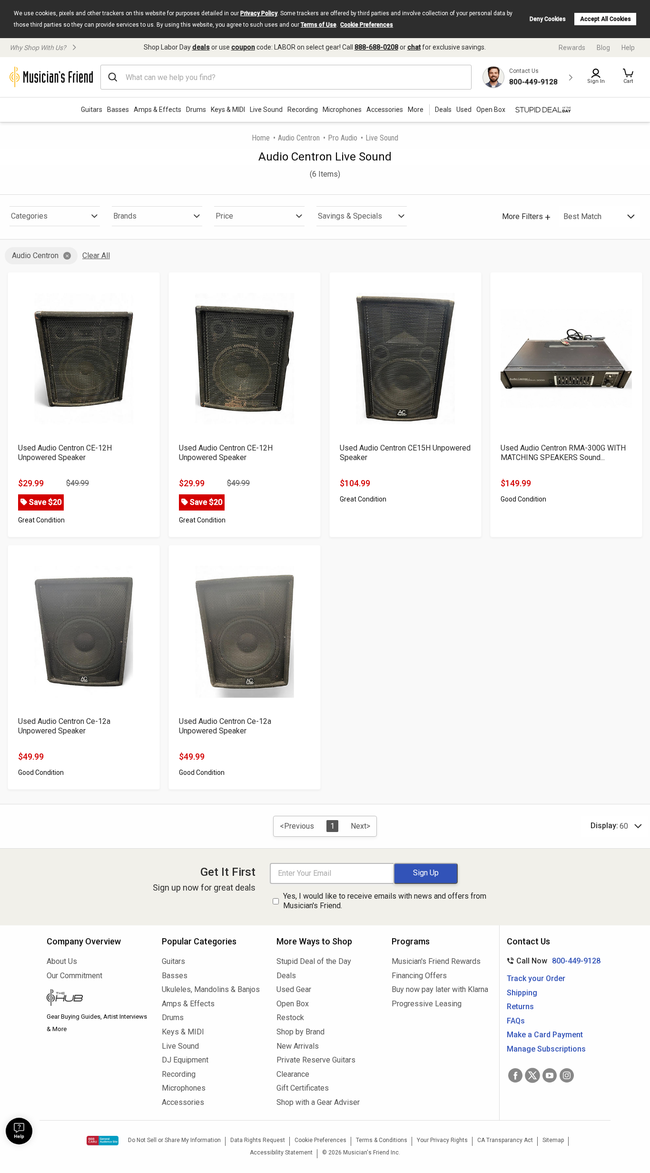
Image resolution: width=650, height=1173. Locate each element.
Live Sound (266, 109)
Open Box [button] (490, 109)
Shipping (522, 992)
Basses (118, 109)
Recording (302, 109)
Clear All (96, 255)
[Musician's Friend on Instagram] (566, 1075)
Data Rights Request (257, 1140)
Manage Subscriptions (546, 1048)
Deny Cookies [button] (548, 19)
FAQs (516, 1020)
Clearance (292, 1074)
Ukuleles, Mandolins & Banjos (211, 989)
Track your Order (536, 978)
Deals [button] (443, 109)
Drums (196, 109)
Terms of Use (318, 24)
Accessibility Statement (281, 1152)
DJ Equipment (185, 1059)
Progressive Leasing (427, 1003)
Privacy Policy (258, 13)
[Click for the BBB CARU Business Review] (102, 1140)
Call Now (551, 960)
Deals (286, 975)
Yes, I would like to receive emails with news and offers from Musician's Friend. (384, 901)
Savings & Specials (350, 216)
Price (224, 216)
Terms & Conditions (381, 1140)
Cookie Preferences (366, 24)
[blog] (97, 998)
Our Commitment (74, 975)
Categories (29, 216)
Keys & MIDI (228, 109)
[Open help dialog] (19, 1131)
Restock (290, 1017)
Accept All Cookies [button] (605, 19)
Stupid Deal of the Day (313, 961)
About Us (62, 961)
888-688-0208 (376, 47)
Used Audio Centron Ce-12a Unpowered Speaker (64, 726)
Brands (125, 216)
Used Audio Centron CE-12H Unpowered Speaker (65, 452)
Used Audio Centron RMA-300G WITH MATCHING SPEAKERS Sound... (563, 452)
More (415, 109)
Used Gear (293, 989)
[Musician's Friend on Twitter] (532, 1075)
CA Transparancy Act (505, 1140)
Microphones (342, 109)
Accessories (384, 109)
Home (261, 137)
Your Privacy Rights (442, 1140)
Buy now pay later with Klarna (440, 989)
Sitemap (553, 1140)
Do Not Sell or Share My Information (174, 1140)
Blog (603, 47)
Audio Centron (299, 137)
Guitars (91, 109)
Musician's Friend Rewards (436, 961)
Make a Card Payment (545, 1034)
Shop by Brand (300, 1031)
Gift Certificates (302, 1088)
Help (628, 47)
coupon (243, 47)
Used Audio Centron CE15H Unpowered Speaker (405, 452)
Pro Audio (342, 137)
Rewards (572, 47)
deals (201, 47)
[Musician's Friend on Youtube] (549, 1075)
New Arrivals (297, 1046)
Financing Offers (419, 975)
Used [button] (464, 109)
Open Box (292, 1003)
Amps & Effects (157, 109)
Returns (520, 1006)
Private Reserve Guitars (315, 1059)
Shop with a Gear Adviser (318, 1102)
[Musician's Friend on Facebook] (515, 1075)
